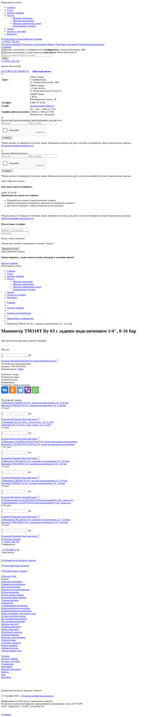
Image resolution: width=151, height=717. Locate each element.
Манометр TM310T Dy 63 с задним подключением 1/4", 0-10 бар (33, 405)
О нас (10, 10)
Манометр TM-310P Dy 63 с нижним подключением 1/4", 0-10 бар (34, 522)
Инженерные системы (24, 26)
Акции (10, 28)
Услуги (10, 15)
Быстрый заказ (48, 361)
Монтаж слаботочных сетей (27, 23)
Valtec (21, 369)
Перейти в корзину (31, 361)
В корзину (6, 361)
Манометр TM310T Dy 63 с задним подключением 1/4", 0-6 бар (33, 483)
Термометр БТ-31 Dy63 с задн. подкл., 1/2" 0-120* (26, 425)
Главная (11, 7)
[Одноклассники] (12, 389)
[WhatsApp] (35, 389)
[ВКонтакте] (4, 389)
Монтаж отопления (22, 18)
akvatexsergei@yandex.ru (42, 106)
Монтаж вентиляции (23, 20)
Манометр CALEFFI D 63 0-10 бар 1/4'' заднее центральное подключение (38, 444)
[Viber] (27, 389)
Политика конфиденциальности (17, 145)
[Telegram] (20, 389)
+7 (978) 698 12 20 (10, 549)
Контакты (12, 34)
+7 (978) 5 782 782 (10, 41)
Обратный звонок (41, 71)
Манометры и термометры (20, 318)
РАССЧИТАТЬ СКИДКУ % (15, 71)
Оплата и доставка (16, 31)
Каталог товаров (15, 13)
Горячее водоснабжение (19, 313)
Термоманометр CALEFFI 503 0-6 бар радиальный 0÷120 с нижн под (36, 503)
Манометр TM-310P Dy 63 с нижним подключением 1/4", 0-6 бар (34, 464)
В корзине (17, 361)
